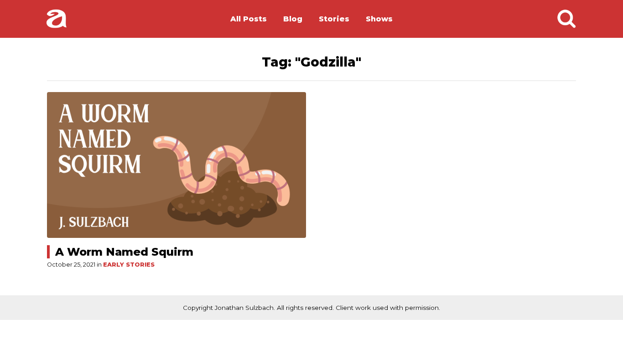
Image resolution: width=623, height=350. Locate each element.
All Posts (248, 19)
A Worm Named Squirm (124, 251)
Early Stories (129, 264)
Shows (379, 19)
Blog (292, 19)
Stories (334, 19)
